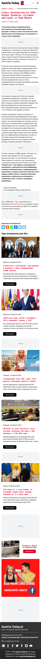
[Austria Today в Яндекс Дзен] (26, 645)
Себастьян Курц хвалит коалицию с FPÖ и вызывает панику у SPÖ (20, 291)
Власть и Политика (12, 9)
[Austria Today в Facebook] (12, 645)
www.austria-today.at (17, 204)
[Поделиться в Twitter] (20, 227)
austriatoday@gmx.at (27, 656)
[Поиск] (33, 3)
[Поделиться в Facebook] (16, 227)
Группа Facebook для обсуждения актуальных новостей (18, 561)
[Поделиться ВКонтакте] (3, 227)
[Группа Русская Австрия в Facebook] (21, 645)
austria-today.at (21, 652)
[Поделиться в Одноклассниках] (7, 227)
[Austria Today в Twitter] (17, 645)
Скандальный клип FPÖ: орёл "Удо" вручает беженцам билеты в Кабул (19, 352)
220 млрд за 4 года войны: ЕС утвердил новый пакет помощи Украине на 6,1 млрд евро (18, 465)
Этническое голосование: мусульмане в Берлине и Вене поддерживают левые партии (19, 239)
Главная (4, 8)
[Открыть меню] (37, 3)
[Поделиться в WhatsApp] (11, 227)
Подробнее (29, 551)
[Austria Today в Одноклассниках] (8, 645)
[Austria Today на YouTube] (30, 645)
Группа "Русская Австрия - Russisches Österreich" (20, 637)
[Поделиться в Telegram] (24, 227)
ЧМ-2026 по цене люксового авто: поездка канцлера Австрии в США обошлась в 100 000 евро (18, 402)
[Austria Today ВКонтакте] (3, 645)
